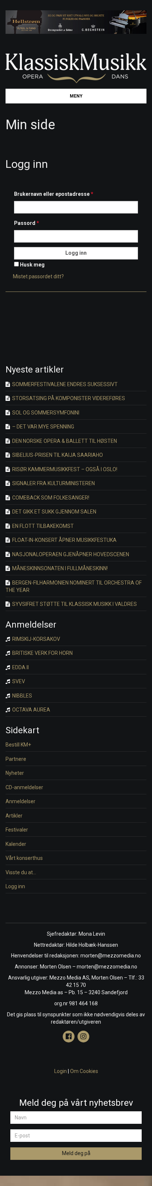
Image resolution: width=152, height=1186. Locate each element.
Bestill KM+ (18, 745)
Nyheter (15, 773)
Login (60, 1071)
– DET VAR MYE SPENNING (42, 427)
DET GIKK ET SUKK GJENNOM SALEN (53, 512)
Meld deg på (76, 1153)
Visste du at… (21, 872)
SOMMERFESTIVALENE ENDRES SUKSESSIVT (64, 384)
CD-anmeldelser (24, 787)
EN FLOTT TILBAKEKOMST (42, 526)
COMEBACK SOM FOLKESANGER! (50, 498)
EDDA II (20, 667)
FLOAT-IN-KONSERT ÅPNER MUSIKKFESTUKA (64, 540)
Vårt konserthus (24, 858)
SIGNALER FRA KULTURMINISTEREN (53, 483)
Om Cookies (84, 1071)
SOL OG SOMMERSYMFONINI (45, 413)
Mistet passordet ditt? (38, 276)
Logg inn (15, 886)
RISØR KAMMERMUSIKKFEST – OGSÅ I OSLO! (64, 469)
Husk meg (32, 265)
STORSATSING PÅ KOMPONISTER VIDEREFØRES (68, 398)
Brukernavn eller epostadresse (53, 194)
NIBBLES (21, 696)
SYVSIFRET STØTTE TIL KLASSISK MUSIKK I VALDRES (74, 604)
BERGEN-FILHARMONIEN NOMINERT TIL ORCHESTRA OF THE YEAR (74, 586)
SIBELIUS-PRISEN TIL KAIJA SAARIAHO (57, 455)
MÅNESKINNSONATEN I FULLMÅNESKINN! (59, 568)
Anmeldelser (20, 801)
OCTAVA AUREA (30, 710)
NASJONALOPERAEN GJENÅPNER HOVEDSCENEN (70, 554)
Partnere (16, 759)
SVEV (18, 681)
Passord (26, 223)
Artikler (14, 816)
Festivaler (17, 830)
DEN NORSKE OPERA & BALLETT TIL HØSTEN (64, 441)
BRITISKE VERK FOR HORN (42, 653)
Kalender (16, 844)
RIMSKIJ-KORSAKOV (35, 639)
